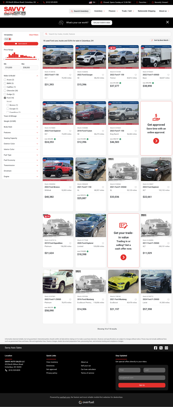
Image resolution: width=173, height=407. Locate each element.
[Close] (167, 22)
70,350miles (66, 78)
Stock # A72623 (115, 128)
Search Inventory (81, 11)
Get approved (51, 369)
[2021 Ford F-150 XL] (90, 169)
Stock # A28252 (82, 72)
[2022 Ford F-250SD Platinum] (58, 281)
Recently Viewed (161, 2)
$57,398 (147, 309)
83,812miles (132, 78)
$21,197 (114, 309)
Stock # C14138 (115, 72)
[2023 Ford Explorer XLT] (156, 169)
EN (94, 2)
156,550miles (66, 246)
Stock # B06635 (82, 184)
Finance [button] (112, 11)
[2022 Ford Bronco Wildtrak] (58, 169)
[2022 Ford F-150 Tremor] (123, 57)
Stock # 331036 (82, 296)
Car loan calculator (88, 369)
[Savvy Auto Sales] (15, 11)
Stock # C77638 (82, 240)
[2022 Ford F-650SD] (156, 57)
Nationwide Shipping (146, 11)
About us (84, 362)
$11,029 (147, 253)
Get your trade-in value (101, 23)
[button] (21, 2)
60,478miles (132, 303)
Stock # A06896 (148, 240)
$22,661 (147, 196)
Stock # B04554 (50, 184)
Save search (22, 44)
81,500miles (165, 303)
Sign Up (142, 385)
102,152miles (164, 190)
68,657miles (165, 78)
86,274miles (99, 134)
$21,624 (49, 253)
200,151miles (164, 246)
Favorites (142, 2)
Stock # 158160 (115, 296)
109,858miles (98, 246)
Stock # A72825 (50, 128)
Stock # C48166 (50, 72)
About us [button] (163, 11)
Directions (50, 366)
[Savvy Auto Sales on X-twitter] (160, 347)
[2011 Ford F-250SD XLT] (156, 225)
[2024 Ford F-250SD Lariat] (156, 281)
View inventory (52, 362)
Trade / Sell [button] (127, 11)
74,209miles (66, 134)
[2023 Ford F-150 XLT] (58, 57)
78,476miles (66, 303)
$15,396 (81, 84)
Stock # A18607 (148, 184)
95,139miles (132, 190)
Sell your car (86, 366)
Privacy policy (51, 373)
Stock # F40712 (148, 296)
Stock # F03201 (148, 72)
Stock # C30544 (115, 184)
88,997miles (99, 190)
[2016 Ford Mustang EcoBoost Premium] (90, 281)
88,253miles (99, 78)
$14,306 (81, 309)
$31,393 (49, 84)
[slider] (3, 59)
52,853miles (66, 190)
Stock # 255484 (82, 128)
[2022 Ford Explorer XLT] (58, 113)
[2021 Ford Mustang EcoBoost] (123, 281)
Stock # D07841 (50, 296)
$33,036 (114, 196)
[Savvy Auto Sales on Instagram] (165, 347)
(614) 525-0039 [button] (51, 2)
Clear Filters (33, 35)
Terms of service (87, 373)
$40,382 (49, 196)
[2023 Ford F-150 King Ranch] (123, 113)
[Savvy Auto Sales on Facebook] (154, 347)
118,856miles (98, 303)
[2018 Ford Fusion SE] (90, 113)
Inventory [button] (98, 11)
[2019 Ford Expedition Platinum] (58, 225)
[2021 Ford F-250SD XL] (123, 169)
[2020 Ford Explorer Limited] (90, 225)
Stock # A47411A (50, 240)
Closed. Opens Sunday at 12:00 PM (117, 2)
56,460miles (132, 134)
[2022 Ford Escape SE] (90, 57)
